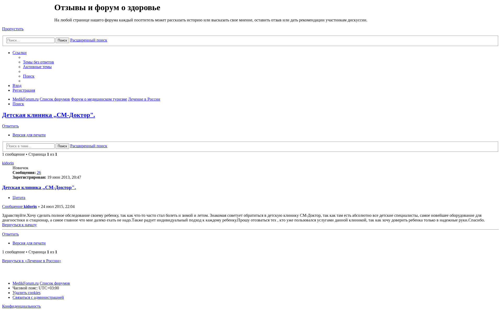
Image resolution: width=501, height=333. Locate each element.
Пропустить (12, 29)
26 (39, 172)
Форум (28, 14)
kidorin (8, 163)
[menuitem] (38, 62)
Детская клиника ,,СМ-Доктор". (48, 115)
